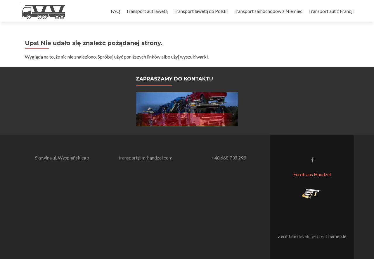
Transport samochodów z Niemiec (267, 11)
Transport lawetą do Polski (201, 11)
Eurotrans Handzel (312, 174)
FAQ (115, 11)
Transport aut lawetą (147, 11)
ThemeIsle (335, 236)
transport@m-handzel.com (145, 157)
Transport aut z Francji (331, 11)
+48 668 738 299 (229, 157)
